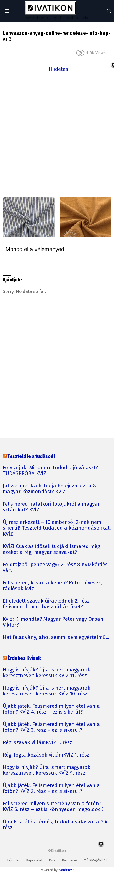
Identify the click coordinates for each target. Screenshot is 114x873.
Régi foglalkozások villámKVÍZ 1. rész (46, 755)
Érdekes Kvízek (24, 658)
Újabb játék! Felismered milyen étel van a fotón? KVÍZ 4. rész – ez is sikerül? (51, 709)
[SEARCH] (109, 11)
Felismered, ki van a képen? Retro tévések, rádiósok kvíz (52, 586)
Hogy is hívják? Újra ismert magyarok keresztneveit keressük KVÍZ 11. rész (46, 673)
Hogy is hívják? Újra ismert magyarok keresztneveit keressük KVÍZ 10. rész (46, 691)
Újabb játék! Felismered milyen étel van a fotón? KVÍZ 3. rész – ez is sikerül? (51, 727)
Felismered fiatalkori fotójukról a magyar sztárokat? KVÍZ (51, 507)
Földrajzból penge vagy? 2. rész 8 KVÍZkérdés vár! (55, 567)
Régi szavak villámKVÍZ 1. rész (37, 742)
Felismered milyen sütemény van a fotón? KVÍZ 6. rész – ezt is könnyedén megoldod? (53, 806)
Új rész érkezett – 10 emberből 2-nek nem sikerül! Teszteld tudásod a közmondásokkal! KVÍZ (57, 528)
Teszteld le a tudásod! (31, 456)
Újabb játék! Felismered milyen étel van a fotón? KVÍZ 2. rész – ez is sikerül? (51, 788)
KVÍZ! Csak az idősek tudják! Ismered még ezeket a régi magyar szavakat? (51, 549)
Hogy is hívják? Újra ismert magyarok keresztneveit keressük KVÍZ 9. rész (46, 770)
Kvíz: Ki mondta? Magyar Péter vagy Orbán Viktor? (53, 622)
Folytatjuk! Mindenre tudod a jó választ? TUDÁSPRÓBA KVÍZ (50, 470)
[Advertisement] (57, 130)
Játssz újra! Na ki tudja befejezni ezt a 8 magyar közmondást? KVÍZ (49, 489)
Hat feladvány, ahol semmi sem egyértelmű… (56, 637)
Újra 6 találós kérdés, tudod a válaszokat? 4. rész (56, 825)
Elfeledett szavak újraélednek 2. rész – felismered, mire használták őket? (48, 604)
